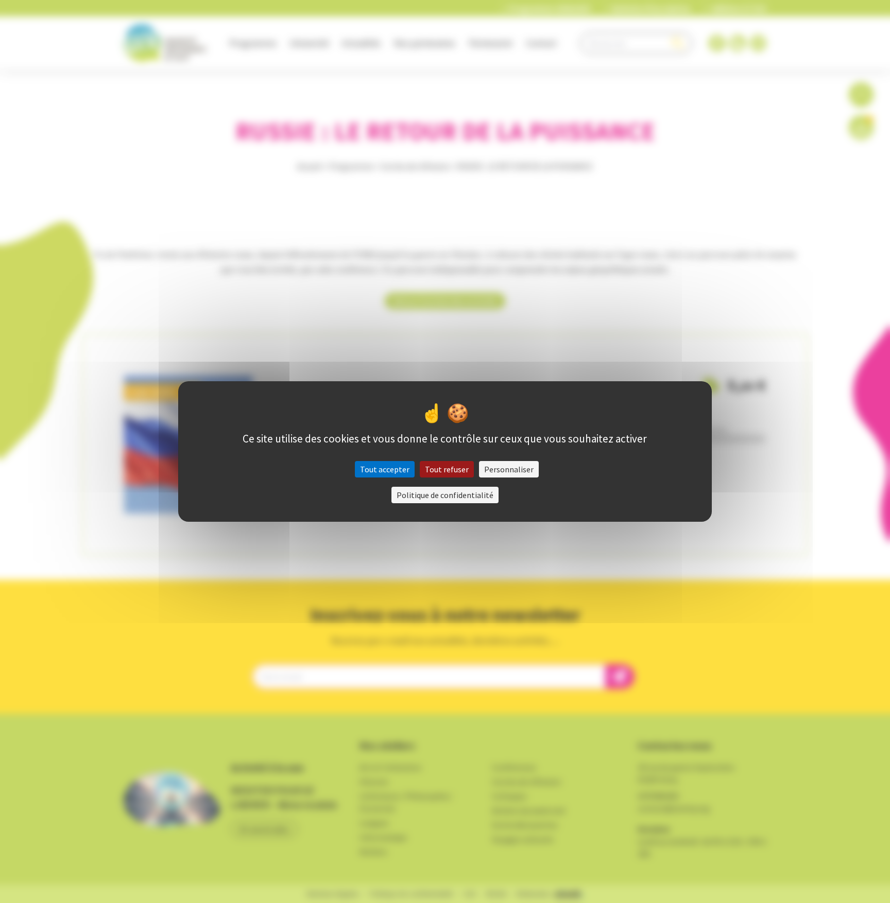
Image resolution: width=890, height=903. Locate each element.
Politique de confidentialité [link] (445, 495)
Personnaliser (509, 469)
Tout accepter (384, 469)
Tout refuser (447, 469)
